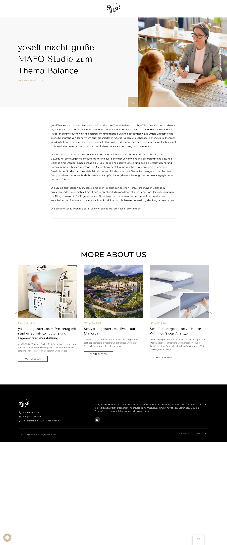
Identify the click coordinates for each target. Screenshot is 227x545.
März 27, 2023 (158, 323)
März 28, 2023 (26, 323)
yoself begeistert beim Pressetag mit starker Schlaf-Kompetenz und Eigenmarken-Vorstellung (47, 333)
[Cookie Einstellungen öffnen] (7, 540)
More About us (113, 254)
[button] (16, 313)
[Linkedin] (97, 419)
